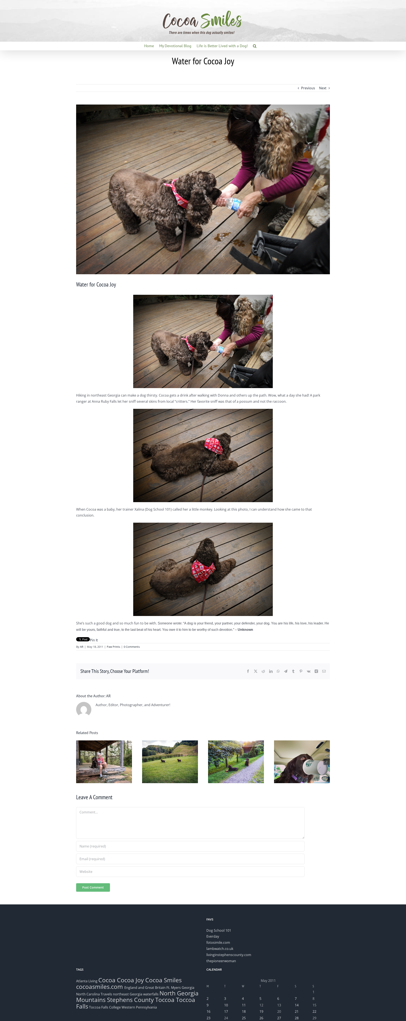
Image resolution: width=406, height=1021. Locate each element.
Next (322, 88)
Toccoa (164, 1000)
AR (81, 647)
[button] (254, 46)
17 (226, 1011)
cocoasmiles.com (100, 986)
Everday (212, 936)
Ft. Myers (173, 987)
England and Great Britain (145, 987)
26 (261, 1018)
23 (208, 1018)
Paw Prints (113, 647)
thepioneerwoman (221, 961)
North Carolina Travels (94, 994)
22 (314, 1011)
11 (244, 1005)
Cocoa (106, 980)
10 (226, 1005)
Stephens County (130, 1000)
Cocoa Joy (130, 980)
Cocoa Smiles (163, 980)
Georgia (188, 987)
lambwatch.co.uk (219, 948)
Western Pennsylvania (139, 1007)
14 (297, 1005)
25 (244, 1018)
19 (261, 1011)
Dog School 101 (218, 930)
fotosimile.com (218, 942)
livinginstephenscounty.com (228, 954)
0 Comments (132, 647)
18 (244, 1011)
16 (208, 1011)
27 (279, 1018)
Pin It (94, 640)
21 (297, 1011)
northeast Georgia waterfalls (136, 994)
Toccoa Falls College (104, 1007)
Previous (308, 88)
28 (297, 1018)
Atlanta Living (86, 981)
